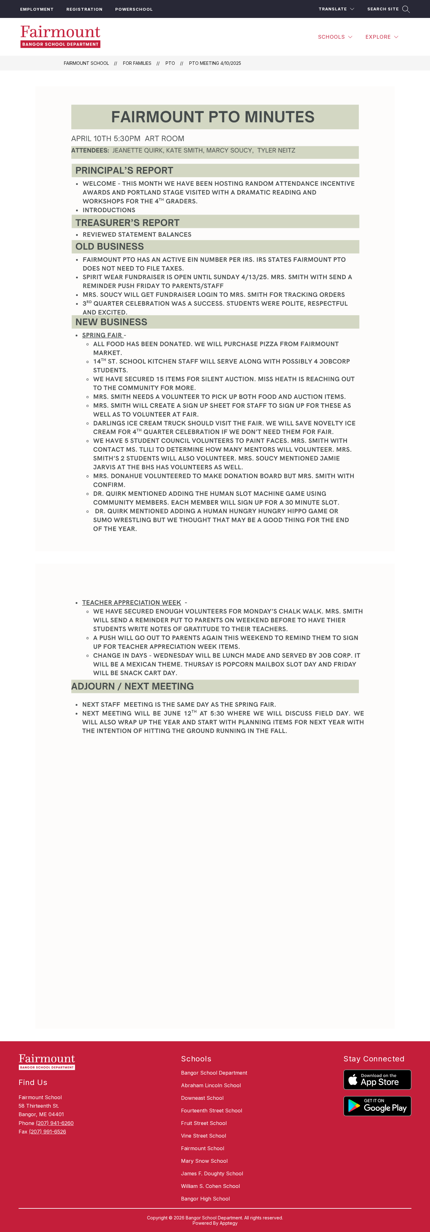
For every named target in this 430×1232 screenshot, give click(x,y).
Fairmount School (86, 63)
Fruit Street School (204, 1123)
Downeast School (202, 1098)
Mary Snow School (204, 1161)
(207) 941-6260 (55, 1123)
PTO (170, 63)
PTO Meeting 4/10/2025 (215, 63)
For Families (137, 63)
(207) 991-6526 (47, 1131)
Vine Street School (203, 1136)
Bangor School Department (214, 1073)
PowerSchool (134, 9)
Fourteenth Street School (211, 1110)
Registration (84, 9)
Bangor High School (205, 1198)
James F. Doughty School (212, 1173)
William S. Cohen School (210, 1186)
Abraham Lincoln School (211, 1085)
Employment (37, 9)
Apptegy (229, 1223)
